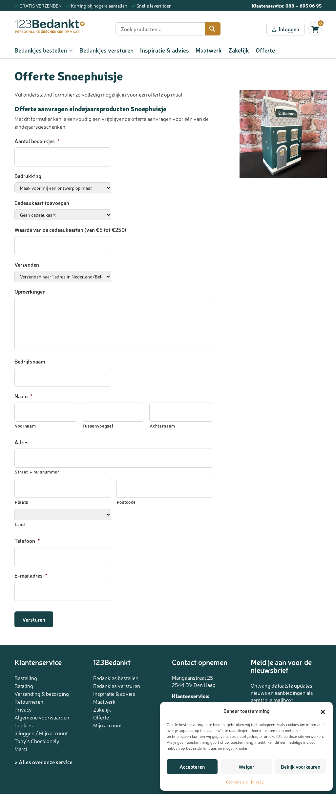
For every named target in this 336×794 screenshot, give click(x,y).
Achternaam (162, 426)
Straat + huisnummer (37, 471)
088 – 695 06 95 (303, 6)
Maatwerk (209, 50)
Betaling (23, 685)
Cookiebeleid (237, 781)
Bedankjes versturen (106, 50)
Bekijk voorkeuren (300, 766)
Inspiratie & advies (164, 50)
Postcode (126, 502)
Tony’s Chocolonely (36, 740)
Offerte (265, 50)
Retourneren (28, 701)
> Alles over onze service (43, 761)
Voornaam (25, 426)
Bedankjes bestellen (40, 50)
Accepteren (192, 766)
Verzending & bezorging (41, 693)
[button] (323, 711)
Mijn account (107, 725)
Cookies (23, 725)
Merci (20, 748)
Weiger (246, 766)
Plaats (21, 502)
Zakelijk (238, 50)
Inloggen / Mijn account (41, 733)
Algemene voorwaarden (41, 717)
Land (20, 524)
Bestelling (25, 677)
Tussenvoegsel (98, 426)
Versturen (33, 619)
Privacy (257, 781)
